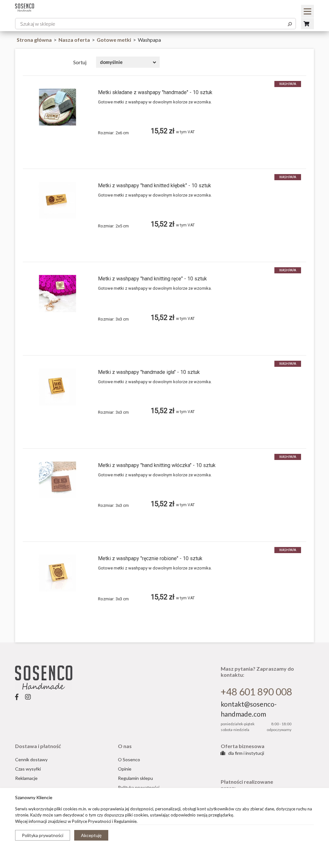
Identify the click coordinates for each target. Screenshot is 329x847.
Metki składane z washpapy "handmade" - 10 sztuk (155, 92)
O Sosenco (129, 759)
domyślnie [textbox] (111, 62)
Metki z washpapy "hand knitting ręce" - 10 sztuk (152, 279)
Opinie (124, 769)
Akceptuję (91, 835)
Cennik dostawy (31, 759)
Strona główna (34, 40)
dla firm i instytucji (245, 753)
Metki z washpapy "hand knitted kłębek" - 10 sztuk (154, 185)
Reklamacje (26, 778)
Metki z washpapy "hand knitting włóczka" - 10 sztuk (157, 465)
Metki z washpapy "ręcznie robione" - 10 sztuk (150, 558)
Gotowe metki (114, 40)
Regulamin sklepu (135, 778)
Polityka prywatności (42, 835)
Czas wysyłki (28, 769)
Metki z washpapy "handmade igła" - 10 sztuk (149, 372)
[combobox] (128, 62)
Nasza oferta (74, 40)
